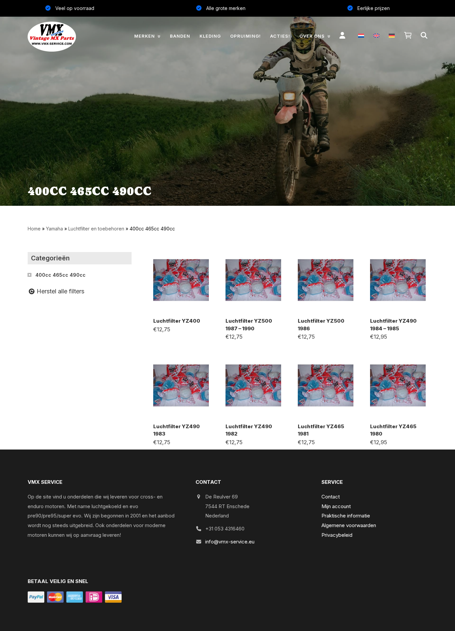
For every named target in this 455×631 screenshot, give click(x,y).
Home (34, 228)
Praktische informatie (345, 515)
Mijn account (336, 506)
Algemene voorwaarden (348, 525)
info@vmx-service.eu (229, 541)
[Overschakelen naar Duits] (392, 35)
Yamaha (54, 228)
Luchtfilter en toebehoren (96, 228)
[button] (407, 35)
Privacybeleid (336, 535)
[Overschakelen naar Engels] (376, 35)
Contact (330, 496)
